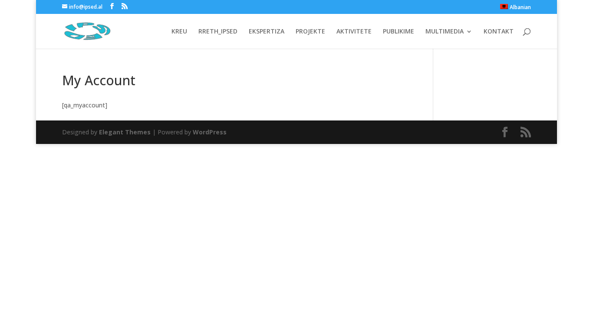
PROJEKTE (310, 31)
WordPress (210, 132)
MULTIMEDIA (444, 31)
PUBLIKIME (398, 31)
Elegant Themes (125, 132)
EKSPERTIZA (266, 31)
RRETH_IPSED (217, 31)
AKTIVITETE (354, 31)
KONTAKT (499, 31)
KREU (179, 31)
